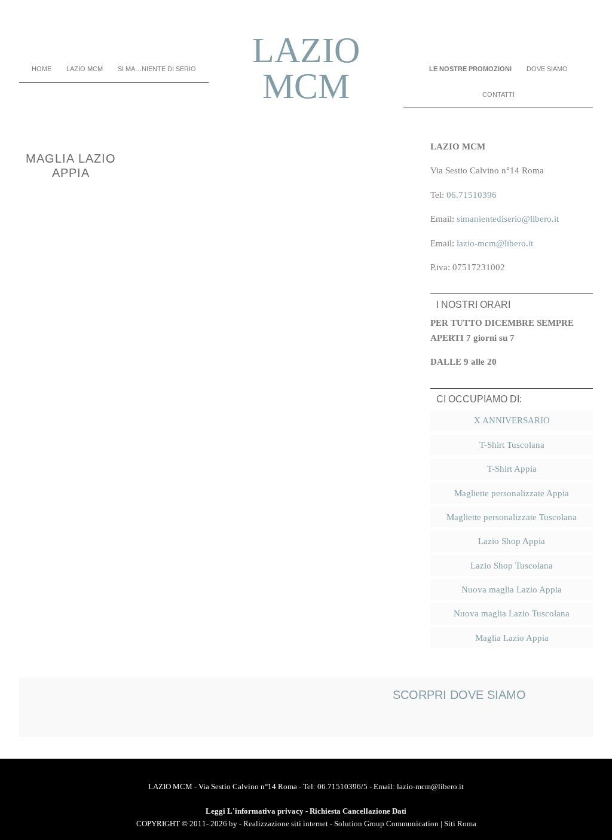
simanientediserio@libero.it (508, 219)
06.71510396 (471, 195)
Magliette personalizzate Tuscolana (511, 517)
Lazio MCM (306, 68)
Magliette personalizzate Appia (511, 493)
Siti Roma (460, 823)
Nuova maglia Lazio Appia (511, 589)
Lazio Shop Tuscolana (511, 565)
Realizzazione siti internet (285, 823)
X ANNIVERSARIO (512, 420)
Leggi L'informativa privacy (255, 811)
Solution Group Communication (386, 823)
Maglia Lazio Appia (512, 638)
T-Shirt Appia (512, 469)
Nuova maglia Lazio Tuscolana (512, 613)
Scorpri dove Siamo (459, 694)
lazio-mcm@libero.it (495, 243)
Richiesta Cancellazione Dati (358, 811)
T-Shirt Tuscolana (511, 445)
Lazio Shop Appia (511, 541)
